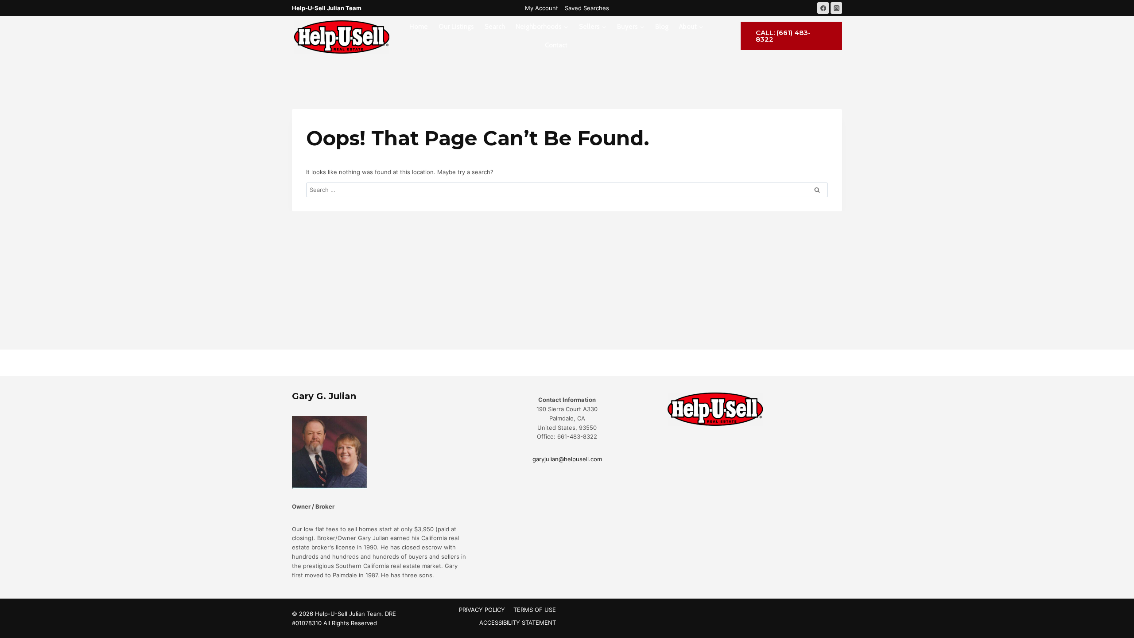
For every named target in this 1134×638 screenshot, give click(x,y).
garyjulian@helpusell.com (567, 459)
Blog (661, 27)
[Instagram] (836, 8)
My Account (541, 8)
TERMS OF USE (534, 609)
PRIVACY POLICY (482, 609)
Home (418, 27)
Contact (556, 45)
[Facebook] (823, 8)
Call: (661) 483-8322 (783, 35)
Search (495, 27)
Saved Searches (587, 8)
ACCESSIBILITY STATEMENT (517, 622)
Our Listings (456, 27)
